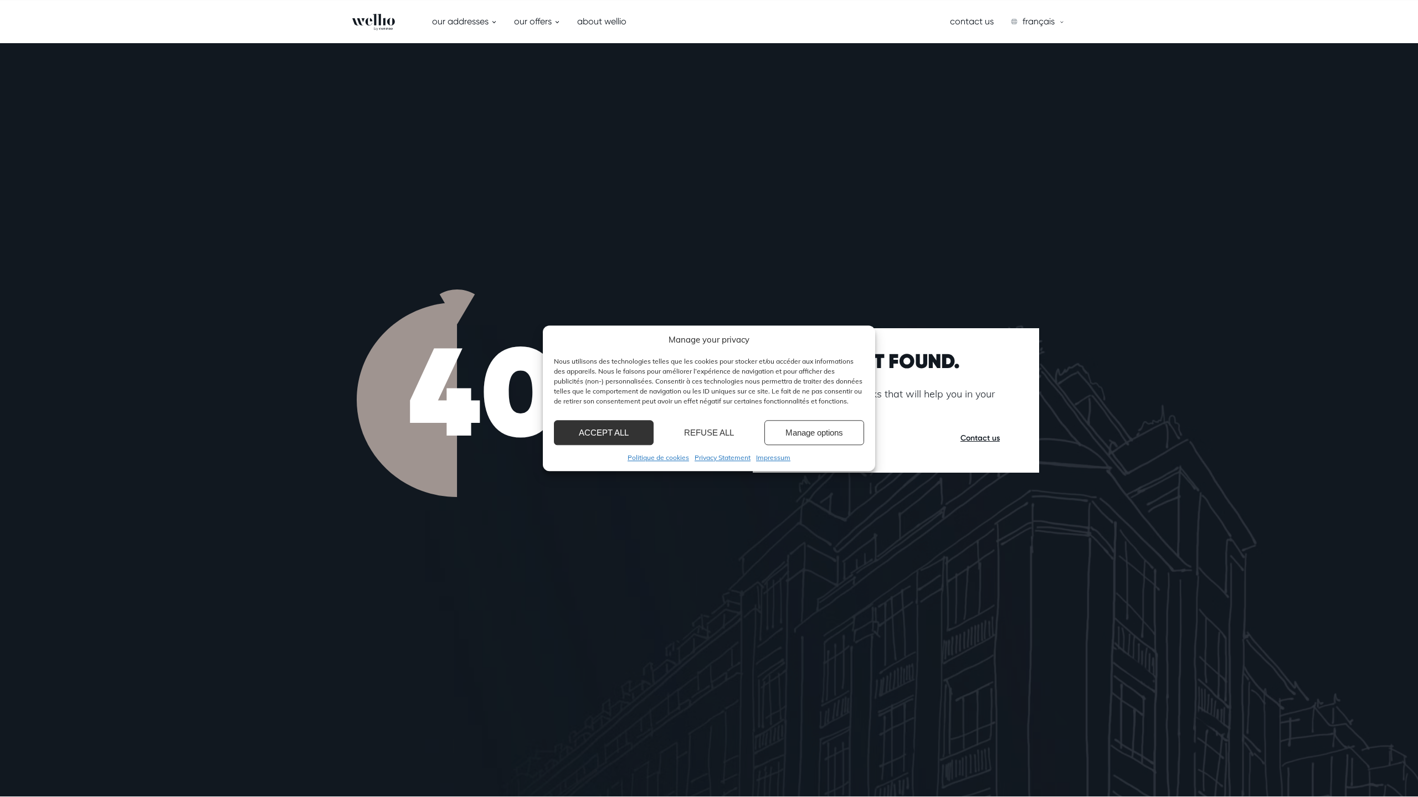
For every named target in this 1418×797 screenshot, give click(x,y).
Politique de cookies (658, 457)
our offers (533, 21)
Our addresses (460, 21)
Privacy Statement (723, 457)
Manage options (814, 432)
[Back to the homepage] (352, 22)
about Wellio (601, 21)
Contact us (972, 21)
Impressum (773, 457)
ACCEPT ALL (604, 432)
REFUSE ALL (709, 432)
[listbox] (1038, 21)
